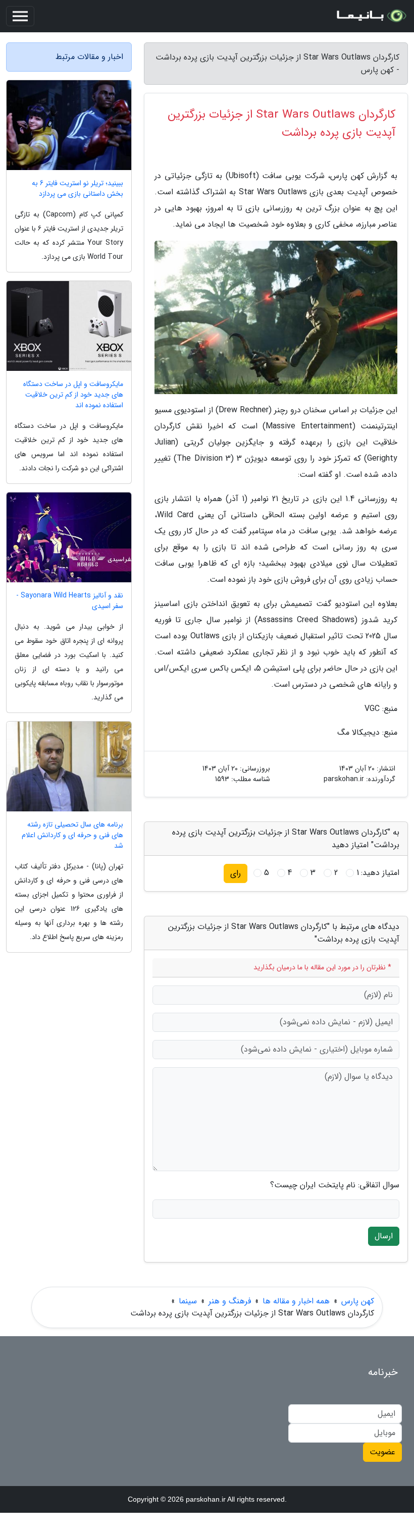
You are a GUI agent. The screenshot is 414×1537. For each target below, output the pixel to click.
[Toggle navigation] (20, 16)
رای (235, 873)
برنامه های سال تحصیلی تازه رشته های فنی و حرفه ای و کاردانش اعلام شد (72, 835)
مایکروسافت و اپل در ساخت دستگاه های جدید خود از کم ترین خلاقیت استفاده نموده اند (73, 395)
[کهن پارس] (370, 16)
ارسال (384, 1236)
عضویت (382, 1452)
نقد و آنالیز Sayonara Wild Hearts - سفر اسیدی (69, 601)
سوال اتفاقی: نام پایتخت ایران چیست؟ (334, 1185)
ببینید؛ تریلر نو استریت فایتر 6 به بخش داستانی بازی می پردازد (77, 188)
